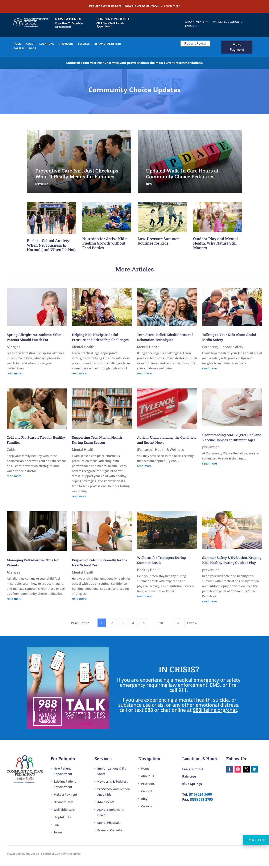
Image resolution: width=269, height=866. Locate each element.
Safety (238, 347)
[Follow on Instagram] (238, 769)
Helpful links (62, 817)
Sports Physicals (108, 823)
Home (145, 768)
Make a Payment (65, 794)
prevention (41, 183)
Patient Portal (195, 43)
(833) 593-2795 (201, 799)
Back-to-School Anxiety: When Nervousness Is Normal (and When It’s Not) (51, 245)
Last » (192, 623)
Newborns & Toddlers (112, 781)
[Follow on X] (246, 769)
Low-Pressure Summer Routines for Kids (158, 241)
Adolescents (105, 802)
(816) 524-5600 (200, 794)
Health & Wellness (169, 449)
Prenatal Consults (109, 830)
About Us (147, 776)
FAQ (56, 825)
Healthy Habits (148, 569)
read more (14, 373)
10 (161, 623)
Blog (144, 799)
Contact (146, 791)
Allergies (13, 347)
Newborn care (64, 802)
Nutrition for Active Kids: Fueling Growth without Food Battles (104, 243)
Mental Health (83, 347)
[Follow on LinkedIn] (254, 769)
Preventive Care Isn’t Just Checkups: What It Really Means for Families (77, 173)
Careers (146, 806)
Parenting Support (217, 347)
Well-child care (64, 810)
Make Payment (237, 47)
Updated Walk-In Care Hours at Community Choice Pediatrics (182, 173)
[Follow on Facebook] (229, 769)
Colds (11, 449)
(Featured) (145, 449)
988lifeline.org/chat (215, 710)
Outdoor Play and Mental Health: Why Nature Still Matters (215, 243)
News (149, 183)
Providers (148, 784)
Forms (58, 832)
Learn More (172, 6)
